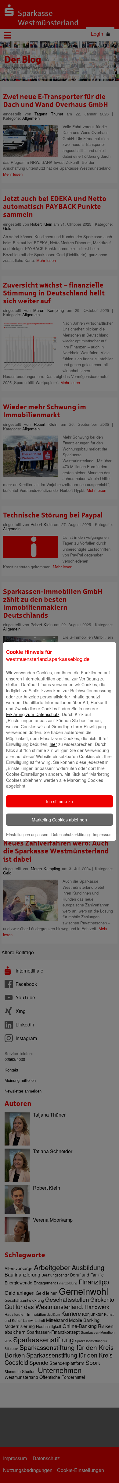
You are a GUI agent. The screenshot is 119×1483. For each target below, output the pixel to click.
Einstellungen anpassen (27, 834)
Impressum (103, 834)
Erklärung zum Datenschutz (33, 714)
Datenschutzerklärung (70, 834)
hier (53, 744)
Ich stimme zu (59, 801)
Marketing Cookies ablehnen (59, 820)
